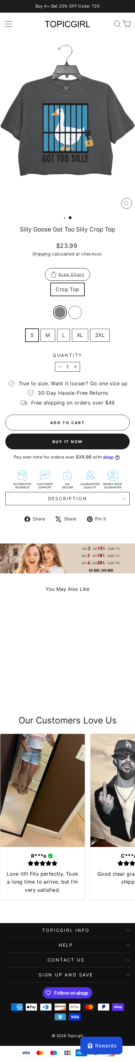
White (75, 312)
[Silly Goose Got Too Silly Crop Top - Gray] (25, 690)
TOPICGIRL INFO (65, 930)
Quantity (67, 355)
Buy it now (67, 441)
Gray (60, 312)
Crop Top (67, 289)
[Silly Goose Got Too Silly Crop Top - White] (32, 690)
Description (67, 498)
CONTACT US (66, 960)
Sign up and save (66, 974)
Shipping (41, 253)
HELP (66, 945)
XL (80, 335)
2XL (100, 335)
